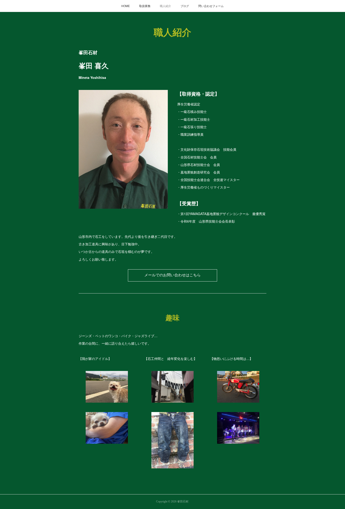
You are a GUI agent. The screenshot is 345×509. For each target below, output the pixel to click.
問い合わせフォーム (211, 6)
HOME (125, 6)
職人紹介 (165, 6)
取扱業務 (144, 6)
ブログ (184, 6)
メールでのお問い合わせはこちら (172, 275)
